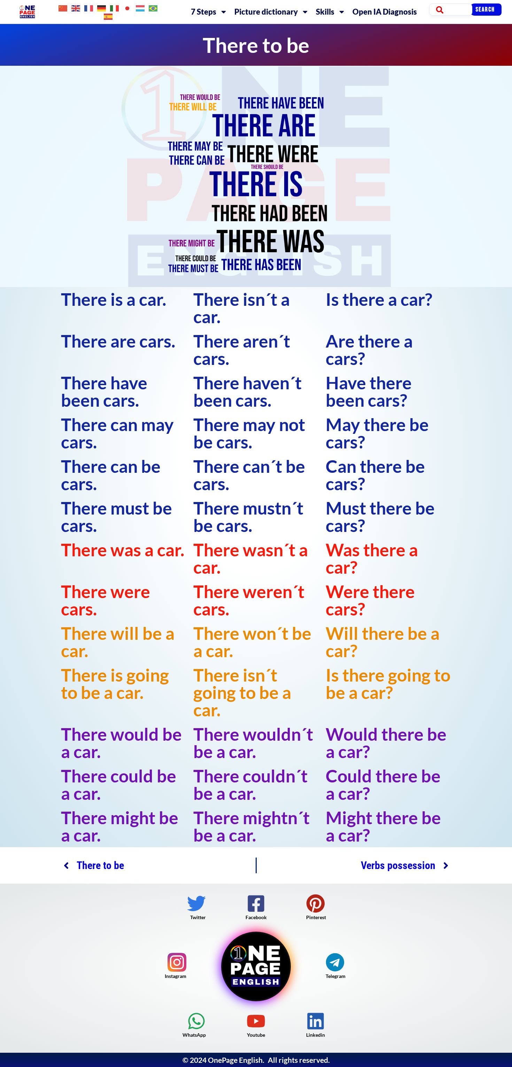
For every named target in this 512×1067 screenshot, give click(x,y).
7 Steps (203, 11)
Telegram (336, 976)
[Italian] (114, 7)
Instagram (175, 976)
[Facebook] (256, 903)
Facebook (256, 917)
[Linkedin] (315, 1021)
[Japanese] (127, 7)
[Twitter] (196, 903)
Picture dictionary (266, 11)
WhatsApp (194, 1035)
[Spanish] (108, 16)
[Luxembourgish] (140, 7)
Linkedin (315, 1035)
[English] (76, 7)
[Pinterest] (315, 903)
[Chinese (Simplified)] (63, 7)
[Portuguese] (153, 7)
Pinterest (316, 917)
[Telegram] (335, 962)
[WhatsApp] (196, 1021)
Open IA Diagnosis (384, 11)
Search (485, 9)
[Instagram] (177, 962)
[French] (89, 7)
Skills (325, 11)
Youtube (256, 1035)
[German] (101, 7)
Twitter (198, 917)
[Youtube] (256, 1021)
